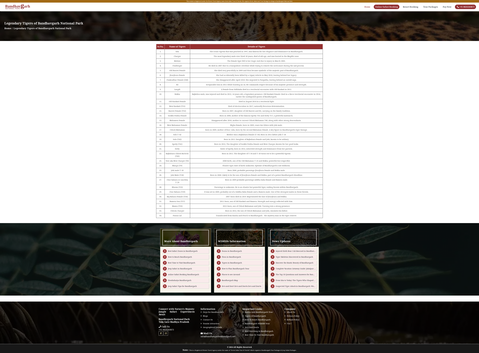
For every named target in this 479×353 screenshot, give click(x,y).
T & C (289, 323)
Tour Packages (430, 6)
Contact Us (208, 319)
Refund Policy (293, 319)
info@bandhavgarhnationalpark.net (218, 336)
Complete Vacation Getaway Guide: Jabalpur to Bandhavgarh (302, 268)
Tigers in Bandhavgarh (232, 263)
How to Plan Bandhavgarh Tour (235, 268)
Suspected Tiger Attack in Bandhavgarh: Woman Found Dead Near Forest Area (310, 286)
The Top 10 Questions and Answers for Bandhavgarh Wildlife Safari (305, 274)
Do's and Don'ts (252, 327)
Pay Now (447, 6)
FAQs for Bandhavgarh (213, 312)
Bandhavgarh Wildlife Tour (257, 323)
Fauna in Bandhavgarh (232, 251)
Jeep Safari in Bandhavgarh (180, 268)
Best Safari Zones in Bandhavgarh (183, 251)
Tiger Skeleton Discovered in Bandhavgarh (294, 257)
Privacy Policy (293, 316)
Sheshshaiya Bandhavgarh (179, 280)
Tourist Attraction (211, 323)
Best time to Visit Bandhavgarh (259, 335)
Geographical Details (212, 327)
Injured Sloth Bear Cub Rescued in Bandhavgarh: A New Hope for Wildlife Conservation (314, 251)
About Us (291, 312)
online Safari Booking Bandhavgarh (183, 274)
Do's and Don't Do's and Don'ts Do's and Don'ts (241, 286)
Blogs (205, 316)
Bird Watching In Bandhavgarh (259, 331)
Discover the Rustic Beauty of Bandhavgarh (294, 263)
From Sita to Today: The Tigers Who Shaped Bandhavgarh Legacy (304, 280)
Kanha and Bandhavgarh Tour (259, 312)
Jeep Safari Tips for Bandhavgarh (182, 286)
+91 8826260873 (467, 6)
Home (367, 6)
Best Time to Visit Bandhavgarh (181, 263)
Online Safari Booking (386, 6)
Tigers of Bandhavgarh (255, 316)
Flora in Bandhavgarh (231, 257)
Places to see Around (231, 274)
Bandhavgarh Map (230, 280)
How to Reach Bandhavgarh (180, 257)
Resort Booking (410, 6)
